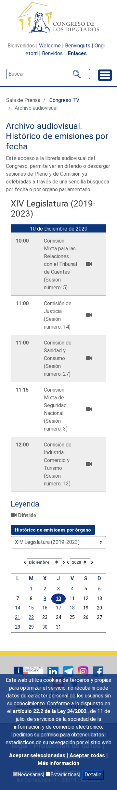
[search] (48, 74)
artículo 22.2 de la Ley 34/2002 (50, 711)
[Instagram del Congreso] (83, 671)
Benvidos (52, 53)
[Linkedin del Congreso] (53, 671)
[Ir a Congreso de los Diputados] (58, 19)
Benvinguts (77, 46)
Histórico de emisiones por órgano (53, 530)
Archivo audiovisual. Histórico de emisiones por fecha (57, 136)
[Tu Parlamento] (29, 671)
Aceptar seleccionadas (38, 755)
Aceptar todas (88, 755)
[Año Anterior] (68, 562)
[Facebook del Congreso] (98, 671)
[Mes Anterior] (25, 562)
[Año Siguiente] (92, 562)
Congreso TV (64, 100)
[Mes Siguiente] (64, 562)
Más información (58, 763)
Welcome (50, 46)
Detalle (92, 774)
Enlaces (77, 53)
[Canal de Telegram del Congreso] (68, 671)
